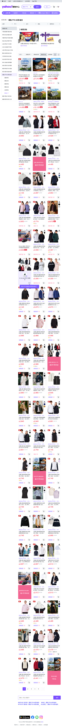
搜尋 (57, 697)
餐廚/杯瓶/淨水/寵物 (7, 68)
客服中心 (16, 724)
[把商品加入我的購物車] (29, 83)
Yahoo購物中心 (11, 7)
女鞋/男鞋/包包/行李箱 (7, 50)
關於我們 (22, 724)
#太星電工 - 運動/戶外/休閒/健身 (49, 704)
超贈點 (56, 13)
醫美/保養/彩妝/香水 (7, 53)
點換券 (16, 13)
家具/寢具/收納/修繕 (7, 71)
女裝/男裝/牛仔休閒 (6, 44)
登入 (47, 7)
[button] (19, 41)
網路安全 (34, 724)
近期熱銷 (50, 54)
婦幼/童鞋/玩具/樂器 (7, 65)
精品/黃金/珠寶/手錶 (7, 41)
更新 (42, 722)
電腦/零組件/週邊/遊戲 (7, 38)
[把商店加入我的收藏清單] (29, 283)
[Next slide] (30, 65)
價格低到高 (36, 54)
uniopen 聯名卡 (45, 13)
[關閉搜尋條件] (31, 7)
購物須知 (28, 724)
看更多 (32, 13)
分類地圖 (46, 724)
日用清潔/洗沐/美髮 (6, 56)
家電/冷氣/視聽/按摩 (7, 34)
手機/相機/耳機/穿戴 (7, 31)
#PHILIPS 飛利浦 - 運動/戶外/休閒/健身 (28, 704)
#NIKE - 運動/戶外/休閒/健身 (48, 702)
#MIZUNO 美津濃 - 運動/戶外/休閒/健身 (28, 702)
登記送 (24, 13)
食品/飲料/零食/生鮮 (7, 59)
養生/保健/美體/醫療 (7, 62)
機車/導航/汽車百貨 (6, 96)
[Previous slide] (19, 65)
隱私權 (40, 724)
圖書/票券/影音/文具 (7, 99)
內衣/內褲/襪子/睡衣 (7, 47)
